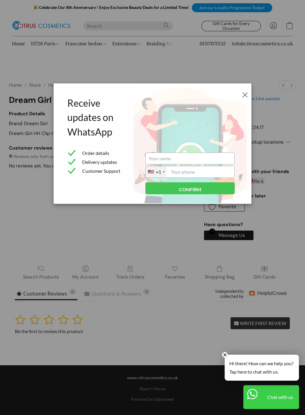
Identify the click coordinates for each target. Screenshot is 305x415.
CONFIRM (190, 189)
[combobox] (156, 172)
